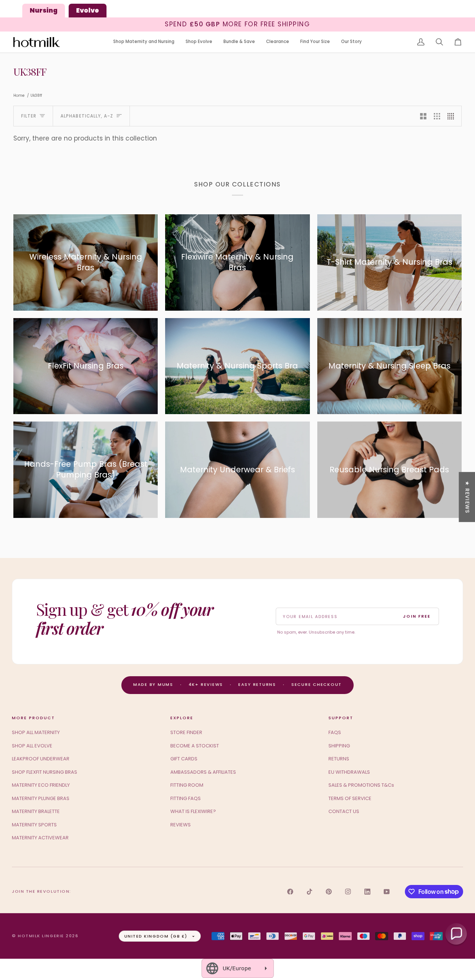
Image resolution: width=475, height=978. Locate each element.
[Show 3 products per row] (437, 116)
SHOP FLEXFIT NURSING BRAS (44, 772)
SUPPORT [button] (340, 718)
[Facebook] (290, 891)
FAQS (334, 732)
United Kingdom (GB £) (155, 936)
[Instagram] (348, 891)
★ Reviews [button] (467, 497)
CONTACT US (343, 811)
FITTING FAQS (185, 798)
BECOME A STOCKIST (194, 745)
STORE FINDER (186, 732)
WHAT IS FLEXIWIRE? (193, 811)
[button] (144, 42)
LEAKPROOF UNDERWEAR (40, 758)
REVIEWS (180, 824)
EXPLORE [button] (181, 718)
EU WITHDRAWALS (349, 772)
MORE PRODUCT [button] (33, 718)
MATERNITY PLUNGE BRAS (40, 798)
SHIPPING (339, 745)
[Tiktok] (309, 891)
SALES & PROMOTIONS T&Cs (361, 785)
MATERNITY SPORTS (34, 824)
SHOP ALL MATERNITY (36, 732)
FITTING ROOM (186, 785)
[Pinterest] (328, 891)
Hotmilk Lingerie (41, 936)
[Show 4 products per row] (452, 116)
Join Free (416, 616)
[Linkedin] (367, 891)
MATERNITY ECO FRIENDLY (41, 785)
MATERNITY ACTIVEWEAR (40, 837)
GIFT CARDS (183, 758)
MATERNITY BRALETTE (36, 811)
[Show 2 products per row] (423, 116)
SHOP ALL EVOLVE (32, 745)
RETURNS (338, 758)
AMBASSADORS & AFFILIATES (203, 772)
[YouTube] (386, 891)
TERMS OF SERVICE (349, 798)
